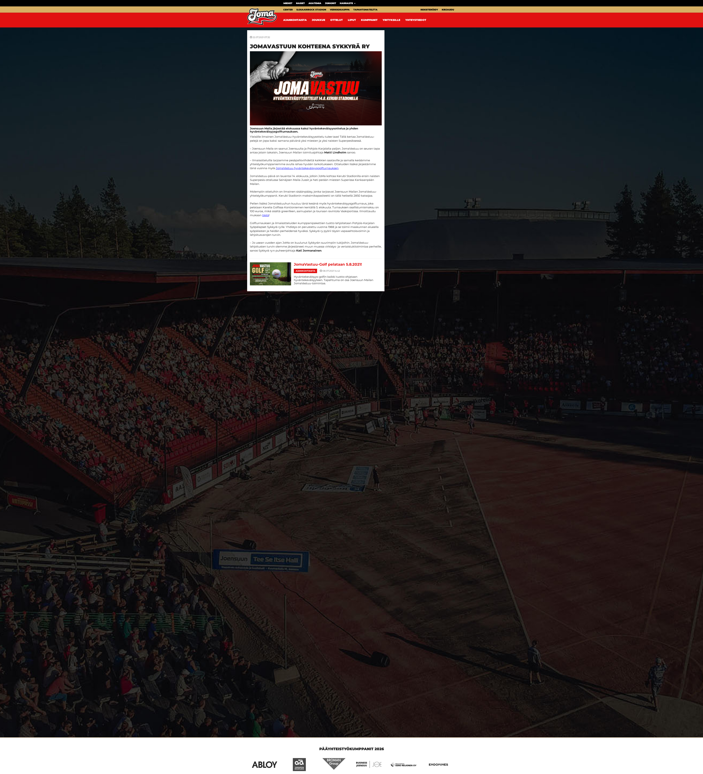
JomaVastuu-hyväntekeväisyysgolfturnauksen (307, 168)
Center (288, 9)
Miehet (287, 3)
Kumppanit (369, 20)
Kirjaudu (448, 9)
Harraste (347, 3)
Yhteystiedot (415, 20)
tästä (265, 215)
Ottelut (336, 20)
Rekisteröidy (429, 9)
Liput (352, 20)
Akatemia (314, 3)
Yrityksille (391, 20)
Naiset (300, 3)
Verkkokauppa (340, 9)
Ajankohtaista (295, 20)
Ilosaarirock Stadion (311, 9)
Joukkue (318, 20)
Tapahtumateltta (365, 9)
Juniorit (330, 3)
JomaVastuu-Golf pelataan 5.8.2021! (328, 264)
